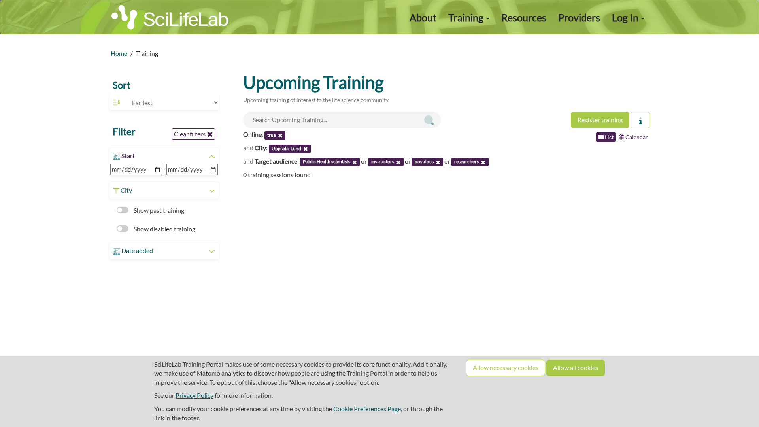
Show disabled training (163, 228)
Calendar (636, 137)
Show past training (158, 210)
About (423, 17)
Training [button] (466, 17)
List (609, 137)
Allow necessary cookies (505, 367)
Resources (523, 17)
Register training (600, 119)
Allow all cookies (575, 367)
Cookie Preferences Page (367, 408)
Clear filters (190, 134)
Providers (579, 17)
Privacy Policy (194, 395)
